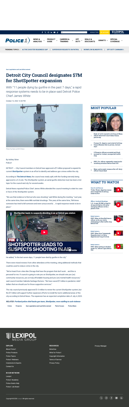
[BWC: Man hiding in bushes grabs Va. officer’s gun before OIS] (118, 246)
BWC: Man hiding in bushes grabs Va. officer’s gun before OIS (101, 248)
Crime (10, 306)
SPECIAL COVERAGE (115, 40)
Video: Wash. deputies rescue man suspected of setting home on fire (101, 191)
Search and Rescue (97, 188)
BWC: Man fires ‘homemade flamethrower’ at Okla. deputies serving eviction (100, 235)
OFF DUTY (78, 40)
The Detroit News (24, 177)
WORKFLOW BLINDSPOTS (93, 50)
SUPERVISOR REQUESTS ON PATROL (65, 50)
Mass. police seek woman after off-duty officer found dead (108, 170)
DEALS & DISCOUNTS (90, 40)
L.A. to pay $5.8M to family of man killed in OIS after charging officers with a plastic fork (101, 205)
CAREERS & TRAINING (64, 40)
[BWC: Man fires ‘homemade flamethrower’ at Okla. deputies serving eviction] (118, 233)
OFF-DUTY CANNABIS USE (116, 50)
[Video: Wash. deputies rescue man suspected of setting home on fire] (118, 189)
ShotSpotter (17, 171)
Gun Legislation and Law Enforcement (18, 69)
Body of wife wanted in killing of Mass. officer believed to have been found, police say (108, 135)
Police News (72, 306)
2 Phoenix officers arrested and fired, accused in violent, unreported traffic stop (107, 154)
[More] (44, 40)
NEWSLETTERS (94, 32)
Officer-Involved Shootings (99, 201)
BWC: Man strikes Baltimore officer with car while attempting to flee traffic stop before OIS (101, 220)
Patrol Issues (59, 306)
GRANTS (102, 40)
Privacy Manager (101, 346)
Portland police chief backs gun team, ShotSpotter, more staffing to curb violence (47, 301)
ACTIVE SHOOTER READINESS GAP (35, 50)
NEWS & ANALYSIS (37, 40)
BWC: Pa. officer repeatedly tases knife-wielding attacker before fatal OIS (108, 162)
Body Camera (95, 216)
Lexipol (20, 398)
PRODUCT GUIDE (51, 40)
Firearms (19, 306)
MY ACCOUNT (104, 32)
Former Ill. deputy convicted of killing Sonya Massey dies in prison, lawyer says (108, 144)
